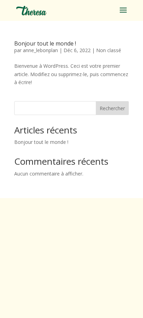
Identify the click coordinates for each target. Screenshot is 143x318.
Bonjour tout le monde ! (45, 43)
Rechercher (112, 108)
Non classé (108, 50)
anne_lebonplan (40, 50)
